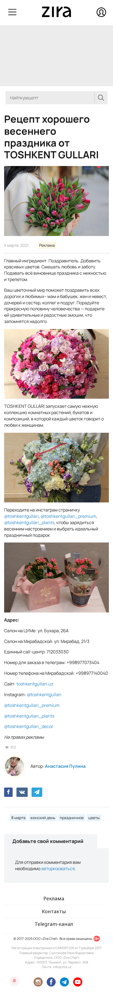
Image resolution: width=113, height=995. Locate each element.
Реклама (47, 245)
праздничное (72, 817)
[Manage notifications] (14, 980)
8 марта (18, 817)
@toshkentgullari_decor (28, 726)
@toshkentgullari (21, 516)
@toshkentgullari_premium (68, 516)
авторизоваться (58, 868)
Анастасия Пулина (65, 766)
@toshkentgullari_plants (29, 522)
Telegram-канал (54, 924)
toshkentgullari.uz (34, 684)
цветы (94, 817)
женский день (42, 817)
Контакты (54, 911)
